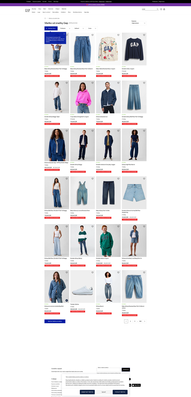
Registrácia (102, 1)
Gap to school (46, 12)
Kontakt (45, 1)
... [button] (137, 321)
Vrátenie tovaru (55, 386)
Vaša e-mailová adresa (103, 367)
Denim (33, 12)
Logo (39, 12)
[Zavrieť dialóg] (64, 34)
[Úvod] (45, 18)
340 (140, 321)
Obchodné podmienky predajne (58, 392)
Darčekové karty (77, 12)
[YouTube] (129, 379)
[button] (145, 321)
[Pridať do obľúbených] (67, 35)
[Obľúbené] (161, 9)
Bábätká (64, 8)
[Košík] (164, 9)
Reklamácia (54, 388)
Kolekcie (63, 12)
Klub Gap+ (56, 1)
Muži (44, 8)
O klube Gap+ (108, 1)
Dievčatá (50, 8)
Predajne (29, 1)
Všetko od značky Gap (54, 18)
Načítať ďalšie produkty (55, 321)
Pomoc (50, 1)
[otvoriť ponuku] (36, 9)
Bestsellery (56, 12)
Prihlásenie (155, 1)
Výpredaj (86, 12)
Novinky (34, 8)
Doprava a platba (37, 1)
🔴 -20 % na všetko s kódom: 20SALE (95, 4)
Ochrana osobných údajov (57, 394)
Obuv (69, 12)
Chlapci (57, 8)
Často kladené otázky (56, 381)
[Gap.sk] (28, 10)
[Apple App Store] (136, 385)
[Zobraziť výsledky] (157, 9)
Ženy (39, 8)
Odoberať (126, 369)
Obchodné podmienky (56, 390)
